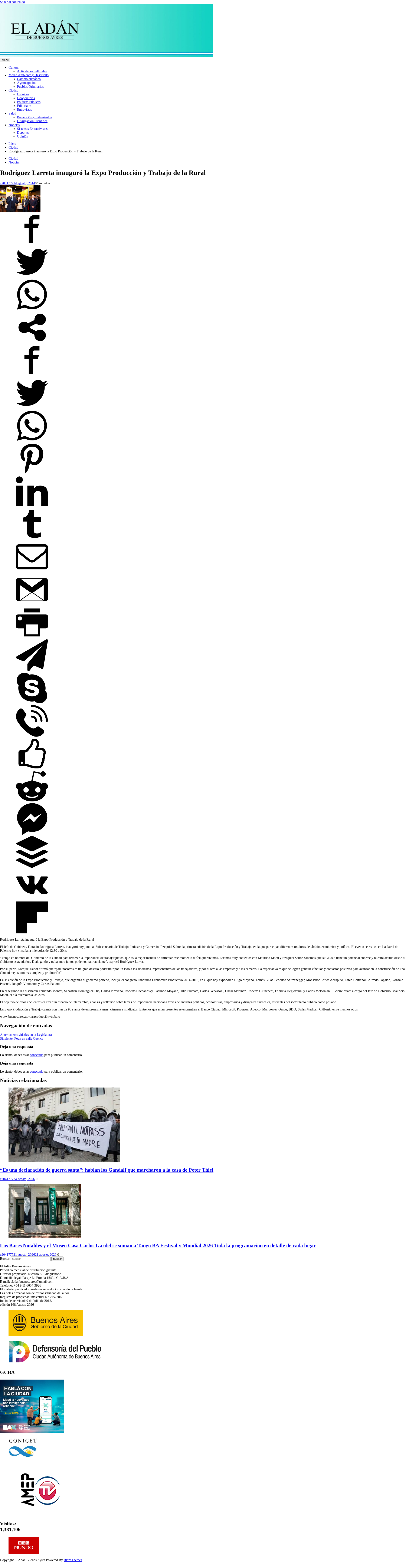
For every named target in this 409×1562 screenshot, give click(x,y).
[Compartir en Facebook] (32, 244)
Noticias (14, 125)
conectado (36, 1055)
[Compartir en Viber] (32, 735)
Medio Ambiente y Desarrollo (29, 75)
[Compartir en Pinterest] (32, 473)
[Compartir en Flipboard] (32, 932)
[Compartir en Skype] (32, 703)
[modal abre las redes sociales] (32, 342)
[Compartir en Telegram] (32, 670)
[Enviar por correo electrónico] (32, 571)
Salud (12, 113)
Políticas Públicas (28, 102)
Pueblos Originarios (30, 86)
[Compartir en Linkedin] (32, 506)
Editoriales (24, 105)
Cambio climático (29, 79)
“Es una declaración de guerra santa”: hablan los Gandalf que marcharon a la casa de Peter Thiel (106, 1170)
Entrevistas (24, 109)
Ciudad (13, 90)
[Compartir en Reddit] (32, 801)
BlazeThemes (73, 1560)
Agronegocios (26, 83)
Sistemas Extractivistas (32, 128)
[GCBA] (32, 1431)
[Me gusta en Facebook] (32, 768)
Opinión (22, 136)
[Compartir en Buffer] (32, 866)
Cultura (14, 67)
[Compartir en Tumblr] (32, 539)
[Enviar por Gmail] (32, 604)
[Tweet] (32, 276)
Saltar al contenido (12, 2)
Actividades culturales (32, 71)
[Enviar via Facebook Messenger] (32, 834)
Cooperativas (26, 98)
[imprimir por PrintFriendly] (32, 637)
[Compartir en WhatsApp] (32, 309)
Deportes (23, 132)
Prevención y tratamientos (34, 117)
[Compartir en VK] (32, 899)
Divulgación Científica (32, 121)
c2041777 (6, 183)
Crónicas (23, 94)
